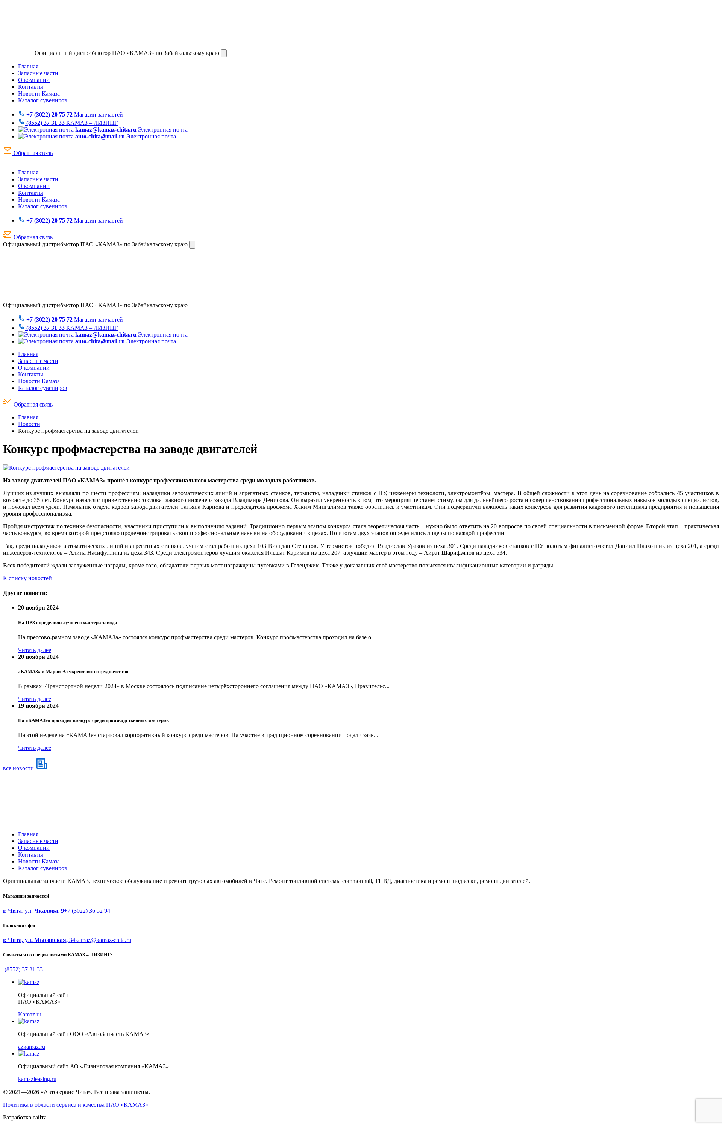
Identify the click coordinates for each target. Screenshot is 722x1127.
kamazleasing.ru (37, 1079)
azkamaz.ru (31, 1047)
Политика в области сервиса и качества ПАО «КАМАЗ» (75, 1104)
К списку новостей (27, 578)
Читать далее (34, 650)
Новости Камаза (39, 93)
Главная (28, 66)
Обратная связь (32, 153)
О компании (34, 80)
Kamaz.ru (29, 1014)
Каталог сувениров (42, 100)
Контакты (30, 86)
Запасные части (38, 73)
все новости (19, 768)
